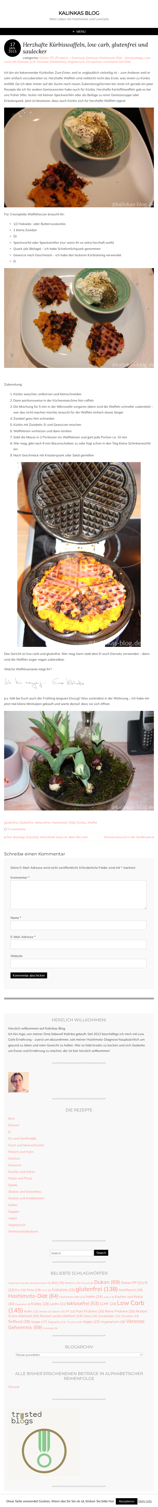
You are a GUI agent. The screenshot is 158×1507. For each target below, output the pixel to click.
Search (101, 1252)
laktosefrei (83, 1303)
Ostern (58, 1311)
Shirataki (130, 1316)
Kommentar (20, 877)
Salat (90, 1316)
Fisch (46, 1290)
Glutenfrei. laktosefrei (34, 822)
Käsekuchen (22, 1304)
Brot (11, 1118)
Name (15, 918)
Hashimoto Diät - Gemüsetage (121, 58)
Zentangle (50, 1328)
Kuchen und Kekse (21, 1172)
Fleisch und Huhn (21, 1152)
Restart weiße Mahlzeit (61, 1316)
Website (16, 956)
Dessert (13, 1125)
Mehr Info (145, 1501)
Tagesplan (57, 1321)
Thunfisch (74, 1322)
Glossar (14, 1387)
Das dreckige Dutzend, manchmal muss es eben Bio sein (47, 837)
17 (12, 44)
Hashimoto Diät (72, 1296)
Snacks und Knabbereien (26, 1198)
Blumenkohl (42, 1283)
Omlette (45, 1311)
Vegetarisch (76, 62)
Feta (34, 1290)
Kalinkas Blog (79, 13)
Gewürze (14, 1165)
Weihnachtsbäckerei (23, 1231)
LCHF (108, 1304)
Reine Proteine (120, 1311)
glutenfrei (11, 822)
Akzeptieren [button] (127, 1501)
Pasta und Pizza (20, 1178)
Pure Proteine (90, 1311)
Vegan (91, 1321)
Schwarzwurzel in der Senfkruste (128, 837)
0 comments (17, 829)
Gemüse (92, 58)
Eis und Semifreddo (22, 1138)
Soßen (12, 1205)
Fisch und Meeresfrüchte (26, 1145)
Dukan (107, 1282)
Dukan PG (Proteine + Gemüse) (62, 58)
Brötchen (72, 1282)
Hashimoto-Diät (63, 822)
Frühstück (63, 1290)
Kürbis (81, 822)
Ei (9, 1132)
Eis (20, 1290)
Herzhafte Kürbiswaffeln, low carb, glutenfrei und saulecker (85, 48)
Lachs (58, 1304)
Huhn (94, 1296)
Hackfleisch (131, 1290)
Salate (12, 1185)
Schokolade (109, 1316)
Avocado (26, 1283)
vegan (12, 1218)
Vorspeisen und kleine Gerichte (108, 62)
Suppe (39, 1322)
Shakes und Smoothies (24, 1192)
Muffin (31, 1311)
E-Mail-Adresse (23, 937)
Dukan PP (132, 1282)
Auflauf (13, 1283)
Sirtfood (19, 1321)
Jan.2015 (12, 49)
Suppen (13, 1211)
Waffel (92, 822)
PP (70, 1311)
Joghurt (108, 1297)
